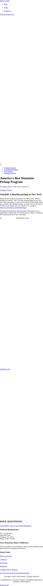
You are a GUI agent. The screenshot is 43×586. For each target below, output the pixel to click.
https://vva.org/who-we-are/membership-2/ (13, 207)
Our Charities (8, 171)
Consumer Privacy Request (8, 570)
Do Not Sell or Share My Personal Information (15, 573)
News (6, 4)
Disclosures (3, 566)
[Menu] (1, 164)
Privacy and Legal (6, 556)
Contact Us (7, 11)
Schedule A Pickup (10, 173)
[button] (6, 190)
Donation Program (10, 168)
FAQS (6, 7)
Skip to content (5, 1)
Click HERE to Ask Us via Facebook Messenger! (15, 526)
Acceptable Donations (11, 170)
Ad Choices (4, 563)
